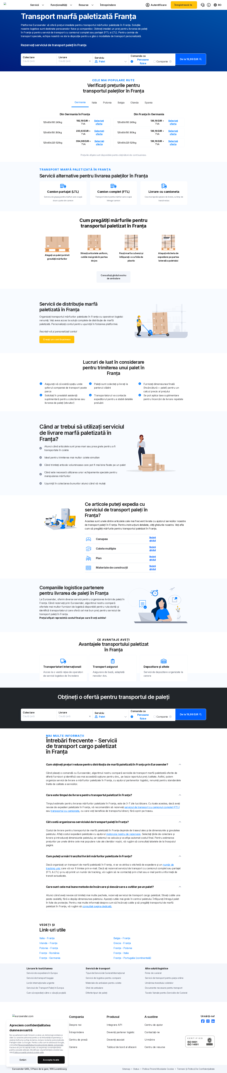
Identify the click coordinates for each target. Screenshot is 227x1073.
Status (136, 1069)
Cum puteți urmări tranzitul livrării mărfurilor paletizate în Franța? (89, 856)
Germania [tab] (80, 102)
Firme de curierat (153, 973)
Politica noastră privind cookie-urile (28, 1052)
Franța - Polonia (123, 948)
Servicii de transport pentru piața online (164, 978)
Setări (22, 1059)
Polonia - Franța (48, 948)
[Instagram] (207, 1021)
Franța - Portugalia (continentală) (132, 957)
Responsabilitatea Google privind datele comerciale (40, 1045)
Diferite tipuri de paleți (96, 992)
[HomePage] (40, 1016)
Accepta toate (51, 1059)
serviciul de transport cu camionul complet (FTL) (152, 807)
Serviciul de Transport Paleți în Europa (45, 988)
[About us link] (209, 5)
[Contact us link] (203, 5)
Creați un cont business (57, 339)
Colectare (28, 57)
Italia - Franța (47, 938)
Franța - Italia (121, 953)
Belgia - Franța (122, 938)
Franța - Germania (49, 957)
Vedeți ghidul (152, 539)
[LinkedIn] (212, 1021)
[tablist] (113, 102)
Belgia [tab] (121, 102)
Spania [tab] (148, 102)
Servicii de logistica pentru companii (103, 978)
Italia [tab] (94, 102)
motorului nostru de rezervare (123, 834)
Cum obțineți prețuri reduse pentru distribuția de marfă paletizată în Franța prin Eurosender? (107, 764)
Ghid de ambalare (94, 988)
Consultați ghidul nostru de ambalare (113, 277)
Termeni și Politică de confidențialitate (196, 1069)
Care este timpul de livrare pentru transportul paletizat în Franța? (89, 795)
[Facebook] (201, 1021)
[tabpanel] (113, 129)
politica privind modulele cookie (158, 1069)
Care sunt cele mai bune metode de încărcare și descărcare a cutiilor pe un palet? (100, 886)
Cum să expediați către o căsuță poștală (46, 992)
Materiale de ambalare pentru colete (103, 983)
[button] (113, 59)
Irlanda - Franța (48, 943)
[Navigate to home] (15, 4)
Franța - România (49, 953)
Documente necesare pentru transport (164, 988)
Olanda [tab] (134, 102)
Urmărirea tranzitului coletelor (159, 983)
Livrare (63, 57)
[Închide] (90, 61)
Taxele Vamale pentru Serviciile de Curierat (166, 992)
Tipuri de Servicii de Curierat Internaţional (105, 973)
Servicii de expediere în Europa (42, 973)
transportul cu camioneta (65, 810)
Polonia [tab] (107, 102)
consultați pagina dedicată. (97, 906)
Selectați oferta (99, 122)
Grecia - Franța (122, 943)
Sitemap (126, 1069)
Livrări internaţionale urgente (40, 983)
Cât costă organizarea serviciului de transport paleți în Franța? (87, 822)
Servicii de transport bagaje (40, 978)
